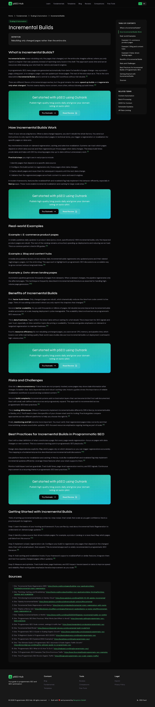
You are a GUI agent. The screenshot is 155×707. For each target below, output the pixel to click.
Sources (123, 80)
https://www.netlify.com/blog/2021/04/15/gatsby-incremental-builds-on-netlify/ (77, 615)
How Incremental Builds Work (131, 32)
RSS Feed (142, 700)
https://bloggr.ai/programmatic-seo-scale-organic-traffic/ (77, 656)
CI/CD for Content (125, 103)
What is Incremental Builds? (130, 28)
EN (140, 4)
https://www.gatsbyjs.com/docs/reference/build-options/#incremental (65, 602)
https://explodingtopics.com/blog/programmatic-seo (76, 635)
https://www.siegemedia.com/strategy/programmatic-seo (83, 632)
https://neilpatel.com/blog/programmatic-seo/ (71, 649)
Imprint (117, 681)
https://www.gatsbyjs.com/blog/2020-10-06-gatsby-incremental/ (80, 598)
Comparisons (99, 4)
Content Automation (126, 96)
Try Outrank (47, 113)
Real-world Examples (128, 36)
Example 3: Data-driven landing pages (130, 54)
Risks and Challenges (127, 63)
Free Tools (111, 4)
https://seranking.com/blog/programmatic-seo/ (72, 639)
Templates (71, 4)
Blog (80, 4)
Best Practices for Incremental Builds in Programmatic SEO (131, 68)
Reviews (88, 4)
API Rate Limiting (124, 110)
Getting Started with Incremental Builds (127, 75)
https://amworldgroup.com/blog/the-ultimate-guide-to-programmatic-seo (42, 645)
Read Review (68, 113)
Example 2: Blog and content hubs (132, 47)
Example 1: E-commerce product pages (131, 41)
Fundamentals (59, 4)
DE (144, 4)
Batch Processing (124, 99)
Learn (48, 4)
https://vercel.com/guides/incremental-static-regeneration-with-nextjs (79, 605)
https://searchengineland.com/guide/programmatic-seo (83, 624)
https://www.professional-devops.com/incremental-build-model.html (64, 628)
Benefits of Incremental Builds (131, 59)
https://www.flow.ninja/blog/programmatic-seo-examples (86, 652)
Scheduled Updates (125, 107)
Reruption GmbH (79, 700)
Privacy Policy (120, 685)
